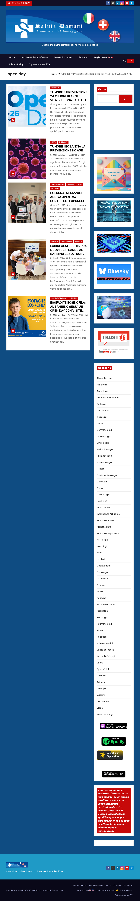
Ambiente (102, 384)
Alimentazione (104, 378)
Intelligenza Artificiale (108, 514)
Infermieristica (104, 507)
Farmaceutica (104, 455)
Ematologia (103, 442)
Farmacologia (104, 462)
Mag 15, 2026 (60, 104)
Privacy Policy (16, 64)
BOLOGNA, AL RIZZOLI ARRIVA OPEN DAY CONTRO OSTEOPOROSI (67, 197)
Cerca (102, 89)
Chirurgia (102, 417)
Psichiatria (102, 611)
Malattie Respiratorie (108, 533)
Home (12, 57)
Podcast (101, 598)
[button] (124, 60)
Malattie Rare (67, 241)
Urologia (101, 688)
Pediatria (78, 241)
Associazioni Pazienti (108, 397)
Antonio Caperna (78, 104)
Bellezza (101, 404)
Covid (100, 423)
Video (100, 707)
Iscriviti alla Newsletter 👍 (107, 890)
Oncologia (56, 88)
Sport (100, 662)
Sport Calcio (103, 669)
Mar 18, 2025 (59, 205)
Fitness (100, 468)
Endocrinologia (58, 185)
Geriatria (70, 185)
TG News (101, 682)
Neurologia (102, 546)
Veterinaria (103, 701)
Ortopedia (55, 189)
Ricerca (101, 630)
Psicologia (102, 617)
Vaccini (101, 695)
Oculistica (102, 559)
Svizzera (101, 675)
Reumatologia (104, 623)
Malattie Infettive (106, 520)
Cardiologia (103, 410)
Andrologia (102, 391)
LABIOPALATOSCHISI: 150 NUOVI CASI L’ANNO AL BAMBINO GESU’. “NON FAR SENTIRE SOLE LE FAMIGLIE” (68, 254)
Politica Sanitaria (106, 604)
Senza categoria (105, 649)
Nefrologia (102, 539)
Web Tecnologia (105, 714)
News (54, 142)
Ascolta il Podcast (63, 57)
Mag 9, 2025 (59, 155)
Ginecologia (103, 494)
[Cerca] (125, 99)
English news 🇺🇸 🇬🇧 (103, 57)
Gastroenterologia (59, 298)
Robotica (102, 636)
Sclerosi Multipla (105, 643)
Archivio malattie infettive (34, 57)
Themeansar (57, 890)
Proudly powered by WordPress (20, 890)
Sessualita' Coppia (106, 656)
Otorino (101, 585)
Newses (45, 890)
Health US (102, 501)
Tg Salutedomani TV (39, 64)
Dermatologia (104, 429)
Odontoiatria (103, 565)
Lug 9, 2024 (59, 258)
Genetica (55, 241)
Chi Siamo (83, 57)
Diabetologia (103, 436)
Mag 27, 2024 (60, 315)
